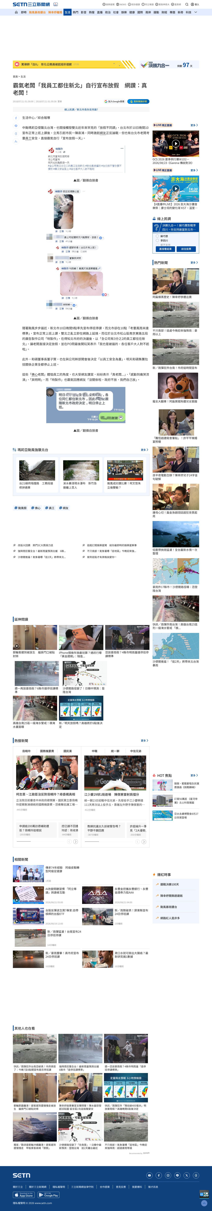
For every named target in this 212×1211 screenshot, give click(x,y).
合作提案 (105, 1187)
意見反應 (121, 1187)
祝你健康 (135, 4)
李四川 (164, 240)
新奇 (180, 12)
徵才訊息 (153, 1187)
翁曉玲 (26, 751)
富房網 (177, 4)
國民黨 (67, 751)
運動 (156, 12)
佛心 (35, 374)
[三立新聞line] (177, 1175)
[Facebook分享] (16, 118)
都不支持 (165, 244)
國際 (140, 12)
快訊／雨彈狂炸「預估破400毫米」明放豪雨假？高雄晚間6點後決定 (125, 1107)
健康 (132, 12)
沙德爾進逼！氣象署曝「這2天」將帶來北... (42, 557)
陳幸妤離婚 (55, 12)
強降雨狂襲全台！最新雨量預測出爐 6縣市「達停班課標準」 (80, 1068)
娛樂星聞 (110, 4)
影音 (83, 12)
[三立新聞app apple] (24, 1195)
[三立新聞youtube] (149, 1175)
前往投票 (186, 249)
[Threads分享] (16, 134)
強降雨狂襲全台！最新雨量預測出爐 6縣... (42, 551)
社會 (116, 12)
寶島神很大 (164, 4)
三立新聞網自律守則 (82, 1187)
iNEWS (123, 4)
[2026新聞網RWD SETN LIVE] (56, 4)
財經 (164, 12)
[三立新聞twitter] (187, 1175)
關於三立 (18, 1187)
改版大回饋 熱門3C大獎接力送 (35, 545)
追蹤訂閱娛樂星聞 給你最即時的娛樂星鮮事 (112, 545)
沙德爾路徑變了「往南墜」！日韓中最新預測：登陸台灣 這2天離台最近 (80, 1146)
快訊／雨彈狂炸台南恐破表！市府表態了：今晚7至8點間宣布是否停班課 (35, 1068)
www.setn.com (43, 1203)
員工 (28, 138)
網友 (103, 133)
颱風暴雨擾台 (37, 12)
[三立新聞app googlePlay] (48, 1195)
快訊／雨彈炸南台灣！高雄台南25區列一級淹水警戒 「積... (175, 626)
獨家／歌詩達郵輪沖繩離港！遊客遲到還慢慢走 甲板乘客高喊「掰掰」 (35, 1146)
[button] (187, 4)
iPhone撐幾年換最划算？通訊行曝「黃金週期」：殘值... (80, 654)
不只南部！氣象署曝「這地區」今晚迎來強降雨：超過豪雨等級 (126, 1146)
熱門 (75, 12)
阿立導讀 (149, 4)
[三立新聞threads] (196, 1175)
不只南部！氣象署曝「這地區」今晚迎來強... (111, 551)
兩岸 (148, 12)
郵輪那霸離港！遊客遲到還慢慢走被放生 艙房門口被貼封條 (35, 1107)
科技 (188, 12)
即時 (24, 12)
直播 (100, 12)
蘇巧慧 (164, 236)
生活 (67, 12)
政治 (108, 12)
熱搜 (92, 12)
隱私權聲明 (59, 1187)
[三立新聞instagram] (168, 1175)
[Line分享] (16, 126)
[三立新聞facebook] (159, 1175)
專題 (172, 12)
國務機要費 (47, 751)
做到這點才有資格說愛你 (100, 557)
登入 (197, 4)
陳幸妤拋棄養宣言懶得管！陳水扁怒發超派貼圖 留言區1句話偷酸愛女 (80, 1107)
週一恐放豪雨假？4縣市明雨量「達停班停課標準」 (125, 1068)
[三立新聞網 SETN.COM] (16, 12)
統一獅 (115, 751)
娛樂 (124, 12)
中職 (94, 751)
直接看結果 (165, 249)
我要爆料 (137, 1187)
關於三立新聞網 (37, 1187)
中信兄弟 (135, 751)
